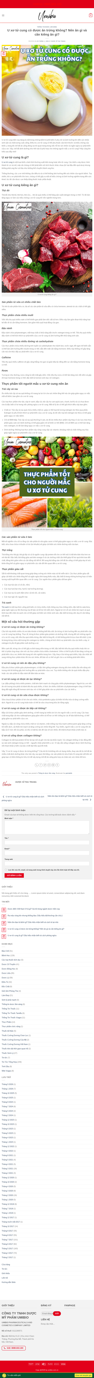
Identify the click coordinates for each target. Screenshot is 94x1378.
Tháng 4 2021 (7, 1164)
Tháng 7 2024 (7, 1106)
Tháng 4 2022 (7, 1151)
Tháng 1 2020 (7, 1200)
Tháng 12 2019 (8, 1204)
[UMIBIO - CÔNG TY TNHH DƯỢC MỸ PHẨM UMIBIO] (47, 15)
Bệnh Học (6, 955)
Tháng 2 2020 (7, 1195)
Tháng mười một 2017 (11, 1222)
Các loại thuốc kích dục (11, 960)
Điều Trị (5, 982)
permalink (69, 773)
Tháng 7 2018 (7, 1209)
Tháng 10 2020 (8, 1182)
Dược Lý (5, 978)
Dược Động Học (8, 969)
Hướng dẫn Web (8, 1282)
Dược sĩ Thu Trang (58, 41)
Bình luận (9, 818)
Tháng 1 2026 (7, 1089)
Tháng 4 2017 (7, 1253)
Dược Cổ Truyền (8, 964)
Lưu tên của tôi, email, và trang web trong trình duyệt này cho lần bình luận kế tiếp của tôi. (44, 870)
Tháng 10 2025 (8, 1093)
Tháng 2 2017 (7, 1257)
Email (7, 849)
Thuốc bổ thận (7, 1031)
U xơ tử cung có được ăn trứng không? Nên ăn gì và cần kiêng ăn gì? (36, 929)
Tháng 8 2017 (7, 1235)
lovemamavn (5, 1298)
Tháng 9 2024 (7, 1102)
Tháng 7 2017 (7, 1240)
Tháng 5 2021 (7, 1160)
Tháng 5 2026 (7, 1084)
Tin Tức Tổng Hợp (9, 1062)
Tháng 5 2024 (7, 1111)
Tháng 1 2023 (7, 1142)
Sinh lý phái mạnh (9, 1000)
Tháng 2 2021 (7, 1173)
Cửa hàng (6, 1265)
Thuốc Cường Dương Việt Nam (15, 1044)
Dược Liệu (6, 973)
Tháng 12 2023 (8, 1120)
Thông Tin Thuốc (9, 1009)
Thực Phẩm (6, 1022)
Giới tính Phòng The (10, 991)
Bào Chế (5, 951)
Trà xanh (5, 607)
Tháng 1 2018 (7, 1213)
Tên (7, 838)
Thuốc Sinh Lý (8, 1053)
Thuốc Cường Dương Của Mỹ (14, 1040)
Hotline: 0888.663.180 (47, 4)
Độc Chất (5, 987)
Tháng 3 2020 (7, 1191)
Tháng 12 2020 (8, 1178)
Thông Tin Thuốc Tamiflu (12, 1013)
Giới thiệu (6, 1273)
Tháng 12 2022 (8, 1146)
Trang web (9, 859)
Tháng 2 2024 (7, 1115)
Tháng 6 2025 (7, 1098)
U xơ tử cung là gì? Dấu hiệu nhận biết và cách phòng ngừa (32, 935)
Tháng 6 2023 (7, 1129)
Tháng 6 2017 (7, 1244)
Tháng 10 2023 (8, 1124)
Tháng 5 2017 (7, 1249)
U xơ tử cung (7, 162)
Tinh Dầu (5, 1066)
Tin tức (4, 1058)
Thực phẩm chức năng (11, 1026)
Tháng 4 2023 (7, 1138)
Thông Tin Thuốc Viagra (11, 1018)
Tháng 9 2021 (7, 1155)
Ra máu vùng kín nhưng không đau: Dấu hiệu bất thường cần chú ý (35, 916)
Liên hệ (5, 1278)
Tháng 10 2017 (8, 1226)
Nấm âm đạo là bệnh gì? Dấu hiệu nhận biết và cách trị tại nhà (33, 922)
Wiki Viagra (6, 1071)
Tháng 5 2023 (7, 1133)
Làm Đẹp (5, 995)
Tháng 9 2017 (7, 1231)
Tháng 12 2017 (8, 1217)
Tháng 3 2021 (7, 1169)
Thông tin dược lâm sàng (47, 27)
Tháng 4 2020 (7, 1186)
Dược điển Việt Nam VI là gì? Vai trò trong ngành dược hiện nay (34, 909)
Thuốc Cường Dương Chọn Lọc (15, 1035)
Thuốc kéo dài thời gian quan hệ (15, 1049)
